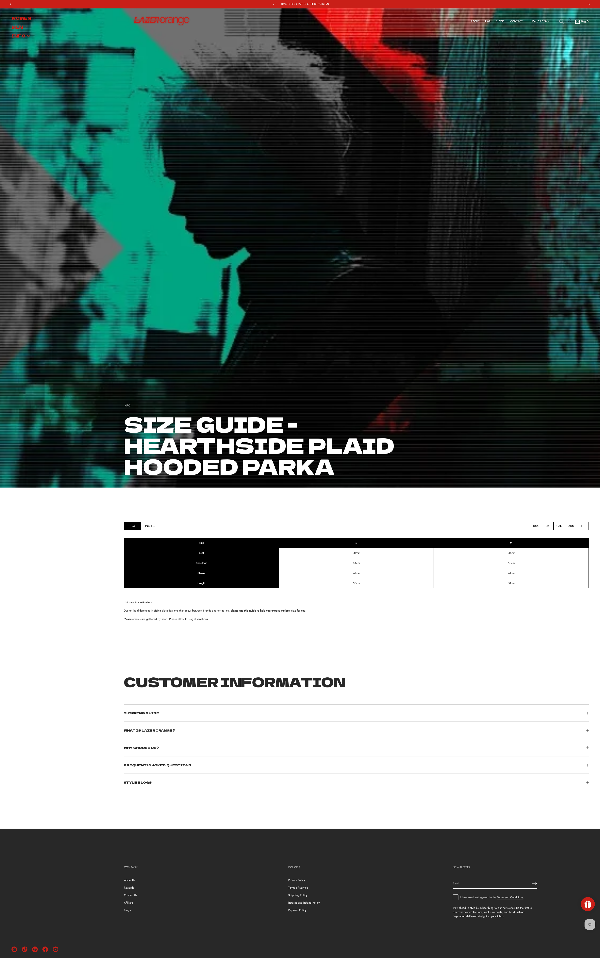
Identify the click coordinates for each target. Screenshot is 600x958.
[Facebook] (45, 949)
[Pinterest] (35, 949)
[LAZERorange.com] (161, 21)
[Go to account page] (569, 22)
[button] (561, 21)
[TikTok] (24, 949)
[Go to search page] (561, 21)
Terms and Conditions (510, 897)
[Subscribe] (534, 883)
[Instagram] (14, 949)
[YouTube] (55, 949)
